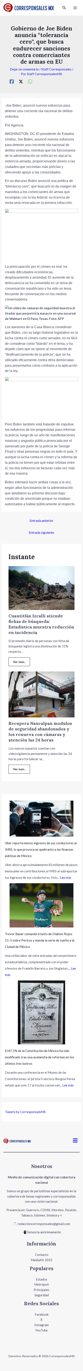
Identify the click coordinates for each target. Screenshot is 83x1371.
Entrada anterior (41, 520)
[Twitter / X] (21, 81)
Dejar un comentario (24, 69)
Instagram (41, 1325)
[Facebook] (12, 81)
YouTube (41, 1330)
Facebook (42, 1314)
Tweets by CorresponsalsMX (25, 1112)
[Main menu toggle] (75, 7)
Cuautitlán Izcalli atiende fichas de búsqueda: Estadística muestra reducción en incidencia (41, 624)
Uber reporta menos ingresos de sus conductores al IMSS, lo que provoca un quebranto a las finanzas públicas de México (41, 849)
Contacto (41, 1255)
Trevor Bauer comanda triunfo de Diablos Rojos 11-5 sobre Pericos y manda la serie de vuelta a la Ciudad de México (39, 940)
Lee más (65, 877)
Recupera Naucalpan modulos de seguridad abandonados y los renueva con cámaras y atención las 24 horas (40, 732)
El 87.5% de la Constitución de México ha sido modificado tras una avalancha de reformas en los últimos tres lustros (39, 1057)
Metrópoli (41, 1284)
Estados (41, 1279)
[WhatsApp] (30, 81)
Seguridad (41, 1295)
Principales (41, 1290)
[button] (64, 7)
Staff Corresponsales (56, 69)
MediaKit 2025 (41, 1260)
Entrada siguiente (41, 532)
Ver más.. (19, 662)
